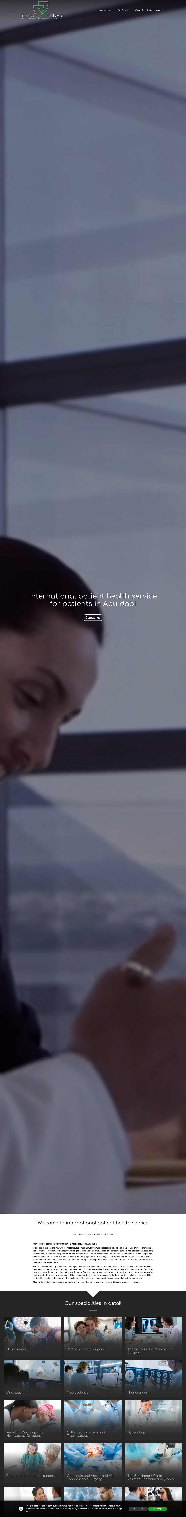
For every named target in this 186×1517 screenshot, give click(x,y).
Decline (139, 1509)
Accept (159, 1509)
